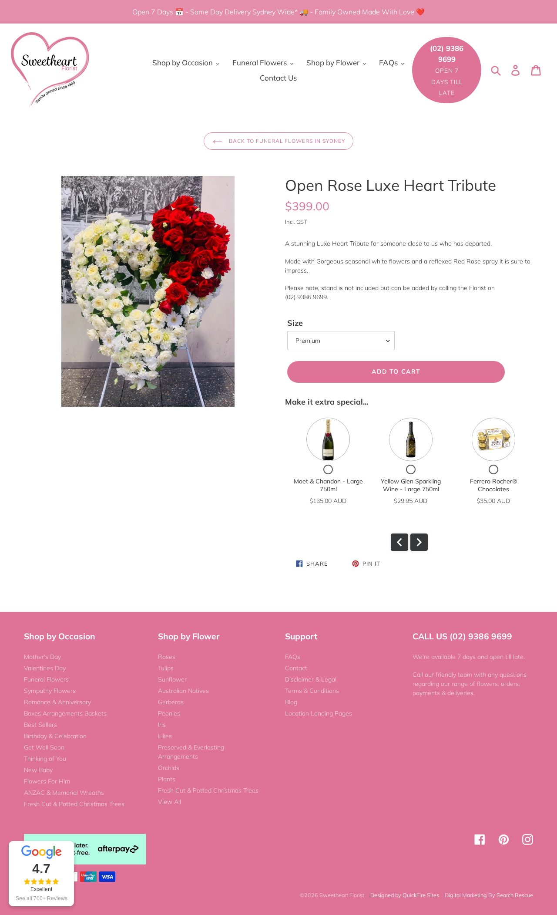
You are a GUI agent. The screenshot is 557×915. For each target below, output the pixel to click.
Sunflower (172, 679)
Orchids (168, 768)
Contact (296, 668)
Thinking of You (45, 759)
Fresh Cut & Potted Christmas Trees (74, 804)
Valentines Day (45, 668)
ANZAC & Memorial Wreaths (64, 793)
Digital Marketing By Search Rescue (489, 894)
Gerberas (171, 702)
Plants (166, 779)
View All (169, 802)
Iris (162, 725)
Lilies (165, 736)
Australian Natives (183, 691)
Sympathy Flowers (50, 691)
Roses (166, 657)
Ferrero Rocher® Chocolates (493, 485)
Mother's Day (42, 657)
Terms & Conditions (312, 691)
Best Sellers (40, 725)
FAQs (292, 657)
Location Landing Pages (318, 713)
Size (295, 323)
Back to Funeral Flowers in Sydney (286, 141)
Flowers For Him (47, 781)
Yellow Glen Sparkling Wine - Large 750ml (411, 485)
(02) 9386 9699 (446, 70)
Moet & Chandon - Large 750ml (328, 485)
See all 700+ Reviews (41, 898)
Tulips (166, 668)
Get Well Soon (44, 747)
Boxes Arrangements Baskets (65, 713)
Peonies (169, 713)
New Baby (38, 770)
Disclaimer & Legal (310, 679)
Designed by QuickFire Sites (404, 894)
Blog (291, 702)
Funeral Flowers (46, 679)
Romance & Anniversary (57, 702)
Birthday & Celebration (55, 736)
